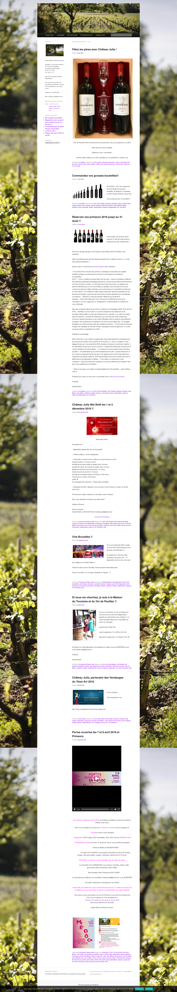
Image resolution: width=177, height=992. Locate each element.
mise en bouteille (83, 207)
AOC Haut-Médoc (102, 391)
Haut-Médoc (106, 523)
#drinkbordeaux (107, 582)
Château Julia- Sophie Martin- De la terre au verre (54, 108)
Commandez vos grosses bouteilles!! (95, 175)
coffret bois (123, 162)
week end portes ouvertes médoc (95, 961)
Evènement (98, 523)
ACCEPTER (139, 989)
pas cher (84, 958)
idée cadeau (87, 164)
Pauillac (98, 164)
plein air (79, 722)
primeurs (98, 393)
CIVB (116, 584)
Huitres (93, 956)
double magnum (76, 205)
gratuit (102, 666)
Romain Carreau (77, 960)
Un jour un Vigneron (102, 668)
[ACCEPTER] (174, 989)
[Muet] (115, 809)
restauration (75, 527)
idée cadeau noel (115, 523)
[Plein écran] (119, 809)
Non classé (82, 719)
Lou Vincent (127, 523)
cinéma (74, 721)
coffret (117, 162)
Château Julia (126, 203)
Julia (115, 205)
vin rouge (77, 166)
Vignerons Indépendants (110, 207)
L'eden (106, 721)
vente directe (119, 164)
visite (120, 668)
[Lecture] (75, 809)
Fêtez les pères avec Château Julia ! (94, 49)
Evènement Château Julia (86, 521)
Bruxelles (103, 584)
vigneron (125, 393)
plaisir (106, 164)
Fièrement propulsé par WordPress (88, 985)
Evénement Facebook (102, 517)
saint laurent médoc (107, 393)
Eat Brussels (82, 586)
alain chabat (101, 719)
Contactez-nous (100, 35)
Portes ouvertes (126, 525)
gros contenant (86, 205)
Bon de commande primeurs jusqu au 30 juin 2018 (102, 900)
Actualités (82, 162)
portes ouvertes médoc (109, 958)
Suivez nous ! (50, 35)
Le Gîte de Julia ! (50, 131)
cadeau (99, 162)
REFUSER (149, 989)
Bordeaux (108, 203)
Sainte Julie (105, 960)
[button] (97, 778)
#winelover (106, 952)
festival (94, 721)
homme (81, 164)
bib (115, 521)
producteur (111, 164)
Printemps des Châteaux (124, 958)
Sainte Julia (98, 960)
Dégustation (91, 523)
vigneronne (112, 668)
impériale (104, 205)
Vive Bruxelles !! (82, 537)
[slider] (95, 809)
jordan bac (99, 956)
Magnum (119, 205)
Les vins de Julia (72, 35)
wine (105, 527)
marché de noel (94, 525)
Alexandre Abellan (98, 266)
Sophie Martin (98, 207)
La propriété (60, 35)
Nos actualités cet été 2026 (53, 118)
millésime (75, 207)
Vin (73, 166)
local (122, 523)
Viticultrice (123, 207)
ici (110, 572)
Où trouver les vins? (86, 35)
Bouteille (114, 203)
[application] (96, 778)
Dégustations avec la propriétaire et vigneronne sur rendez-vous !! (54, 122)
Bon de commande (117, 376)
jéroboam (110, 205)
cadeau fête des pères (108, 162)
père (102, 164)
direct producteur (126, 954)
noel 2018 (113, 525)
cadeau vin (75, 523)
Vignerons (127, 164)
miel (73, 958)
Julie (108, 956)
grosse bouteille (96, 205)
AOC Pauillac (101, 203)
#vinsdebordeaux (117, 582)
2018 (95, 162)
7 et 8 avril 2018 (117, 952)
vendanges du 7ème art (101, 722)
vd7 (92, 722)
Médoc (93, 164)
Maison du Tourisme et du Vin (80, 525)
